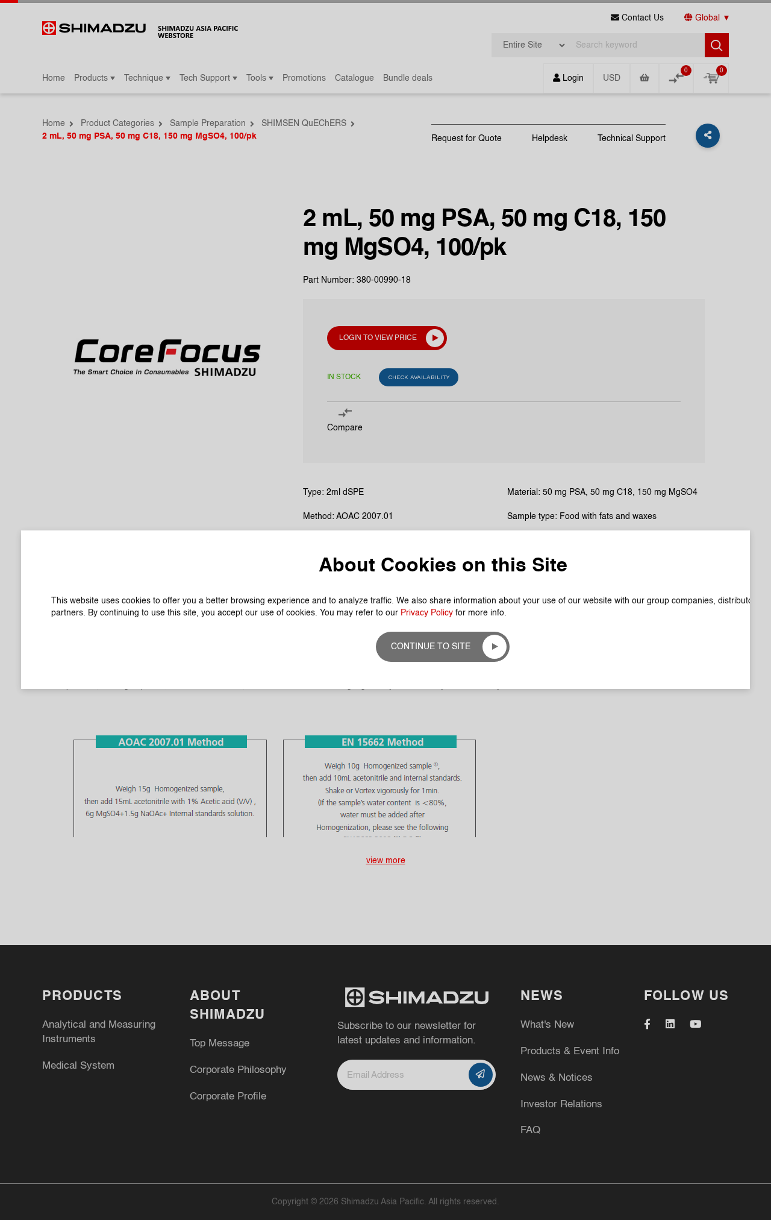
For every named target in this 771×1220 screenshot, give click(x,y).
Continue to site (430, 647)
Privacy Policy (427, 613)
